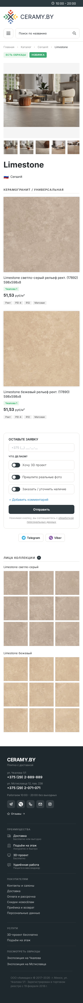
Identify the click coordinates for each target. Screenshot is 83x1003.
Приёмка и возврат (20, 907)
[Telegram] (11, 804)
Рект (8, 302)
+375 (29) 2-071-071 (23, 788)
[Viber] (21, 804)
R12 (28, 302)
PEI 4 (18, 302)
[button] (11, 147)
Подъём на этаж (19, 940)
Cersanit (43, 47)
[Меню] (8, 33)
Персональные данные (23, 913)
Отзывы (16, 813)
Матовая (40, 302)
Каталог (26, 47)
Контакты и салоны (20, 885)
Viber (58, 538)
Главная (9, 47)
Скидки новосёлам (20, 902)
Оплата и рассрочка (21, 896)
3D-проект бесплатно (22, 934)
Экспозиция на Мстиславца (26, 964)
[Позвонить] (31, 804)
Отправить (41, 509)
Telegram (33, 538)
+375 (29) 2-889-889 (24, 777)
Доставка (13, 891)
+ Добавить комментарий (28, 499)
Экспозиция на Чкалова (24, 958)
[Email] (40, 804)
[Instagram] (50, 804)
